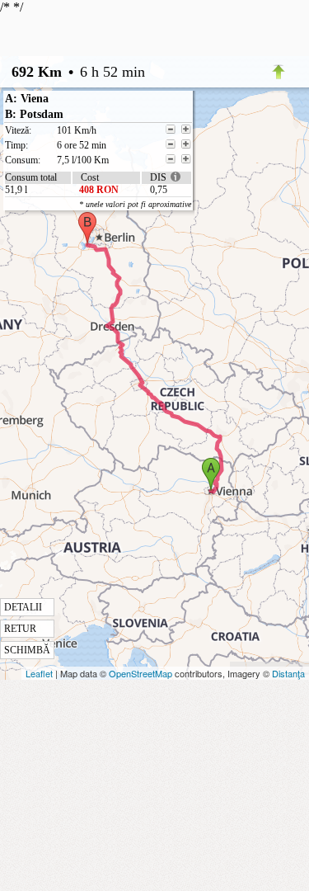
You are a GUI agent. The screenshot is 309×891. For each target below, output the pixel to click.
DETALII (23, 607)
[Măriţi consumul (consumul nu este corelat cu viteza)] (186, 159)
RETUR (20, 628)
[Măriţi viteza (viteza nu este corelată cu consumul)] (186, 129)
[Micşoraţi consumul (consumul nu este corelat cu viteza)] (171, 159)
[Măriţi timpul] (186, 144)
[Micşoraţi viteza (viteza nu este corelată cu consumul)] (171, 129)
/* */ (72, 328)
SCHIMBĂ (27, 650)
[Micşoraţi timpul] (171, 144)
